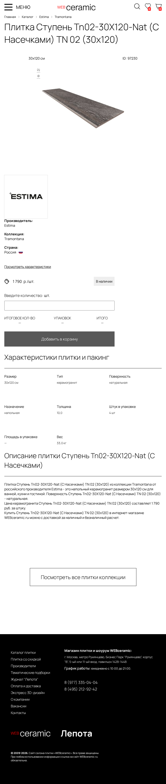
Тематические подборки (30, 672)
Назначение (14, 406)
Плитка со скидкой (26, 659)
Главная (10, 17)
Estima (44, 17)
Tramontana (63, 17)
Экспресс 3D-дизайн (28, 692)
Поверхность (120, 376)
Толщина (64, 406)
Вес (60, 436)
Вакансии (18, 706)
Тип (60, 376)
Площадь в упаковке (20, 436)
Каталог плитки (23, 652)
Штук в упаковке (122, 406)
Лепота (76, 733)
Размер (10, 376)
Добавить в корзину (59, 339)
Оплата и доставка (26, 686)
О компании (20, 699)
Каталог (28, 17)
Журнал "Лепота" (24, 679)
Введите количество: (27, 295)
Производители (23, 666)
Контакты (18, 712)
